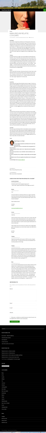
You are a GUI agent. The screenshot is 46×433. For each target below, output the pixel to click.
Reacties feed (4, 420)
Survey (3, 405)
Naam (11, 303)
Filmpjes (3, 378)
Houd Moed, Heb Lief (6, 10)
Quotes (3, 399)
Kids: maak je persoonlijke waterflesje (15, 355)
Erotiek (3, 376)
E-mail (11, 307)
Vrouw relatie (4, 409)
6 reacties (32, 37)
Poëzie (3, 397)
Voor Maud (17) (4, 339)
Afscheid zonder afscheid (6, 337)
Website (11, 312)
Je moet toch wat (5, 341)
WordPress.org (4, 422)
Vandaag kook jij (4, 407)
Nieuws (3, 395)
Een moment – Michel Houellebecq (8, 335)
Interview (3, 382)
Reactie (11, 288)
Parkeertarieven (12, 353)
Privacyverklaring (4, 430)
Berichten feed (4, 418)
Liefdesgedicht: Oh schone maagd (14, 359)
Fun (2, 380)
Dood (3, 374)
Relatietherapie (4, 401)
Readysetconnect (5, 353)
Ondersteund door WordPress (12, 430)
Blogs (11, 31)
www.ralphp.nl (22, 159)
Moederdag (4, 393)
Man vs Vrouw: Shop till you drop (16, 169)
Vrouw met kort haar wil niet (14, 357)
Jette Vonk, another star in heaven (8, 343)
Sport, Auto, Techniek (5, 403)
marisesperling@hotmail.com (17, 208)
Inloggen (3, 416)
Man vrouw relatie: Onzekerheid (16, 173)
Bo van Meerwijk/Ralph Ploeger (22, 37)
